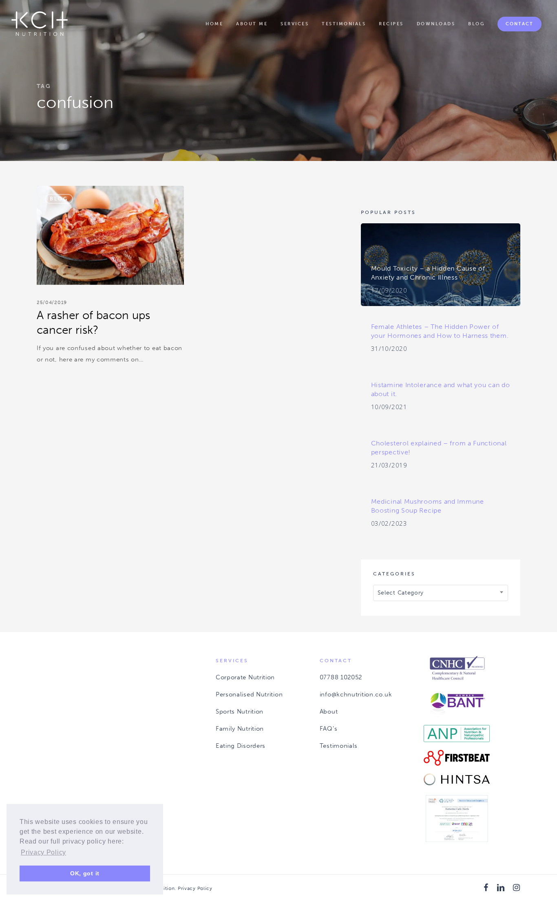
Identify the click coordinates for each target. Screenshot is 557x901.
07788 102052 (341, 677)
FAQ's (329, 728)
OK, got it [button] (84, 873)
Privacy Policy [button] (43, 852)
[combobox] (440, 593)
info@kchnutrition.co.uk (356, 694)
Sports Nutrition (239, 711)
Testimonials (339, 745)
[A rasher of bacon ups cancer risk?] (110, 281)
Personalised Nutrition (249, 694)
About (329, 711)
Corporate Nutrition (245, 677)
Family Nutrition (240, 728)
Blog (59, 199)
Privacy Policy (195, 888)
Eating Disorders (240, 745)
